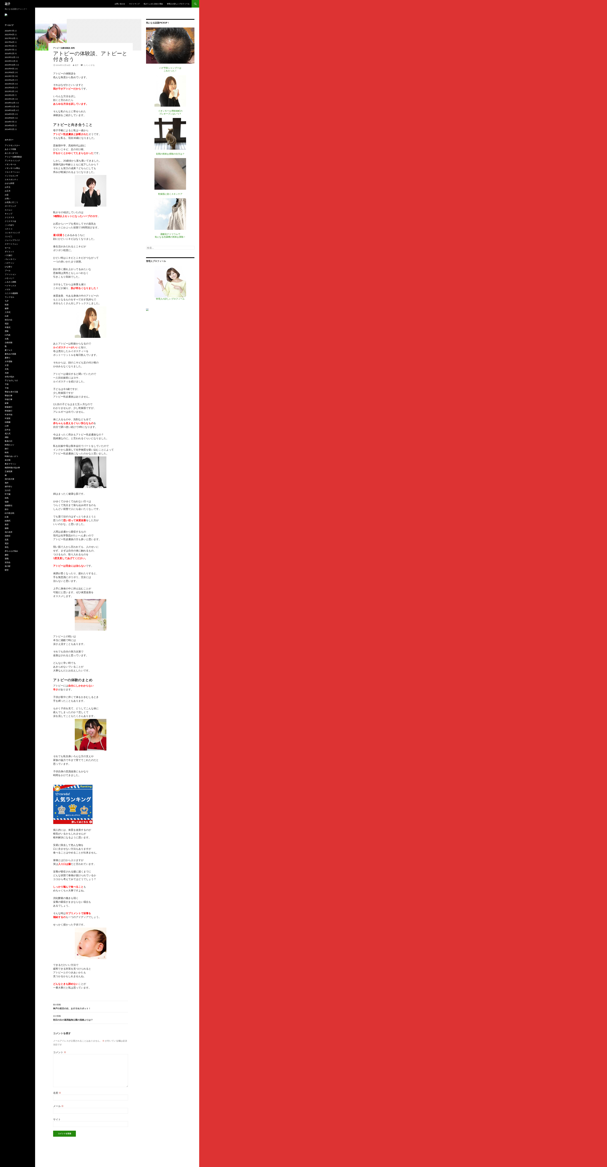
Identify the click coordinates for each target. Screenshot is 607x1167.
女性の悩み (9, 376)
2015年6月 (9, 80)
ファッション (10, 274)
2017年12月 (10, 38)
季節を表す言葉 (11, 392)
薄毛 (7, 547)
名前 (57, 1092)
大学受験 (8, 361)
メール (58, 1105)
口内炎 (7, 335)
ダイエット (9, 251)
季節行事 (8, 395)
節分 (7, 509)
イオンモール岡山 (12, 168)
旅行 (7, 448)
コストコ (8, 229)
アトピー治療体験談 (61, 48)
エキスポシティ (11, 179)
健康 (7, 308)
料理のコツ (9, 445)
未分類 (7, 460)
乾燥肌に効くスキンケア (170, 194)
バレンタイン (10, 259)
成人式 (7, 433)
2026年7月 (9, 31)
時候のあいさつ (11, 456)
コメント (59, 1052)
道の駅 (7, 566)
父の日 (7, 490)
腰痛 (7, 528)
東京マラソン (10, 464)
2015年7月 (9, 76)
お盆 (7, 194)
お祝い (7, 198)
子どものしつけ (11, 380)
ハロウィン (9, 263)
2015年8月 (9, 72)
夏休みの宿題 (10, 354)
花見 (7, 539)
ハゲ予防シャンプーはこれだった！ (170, 69)
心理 (7, 426)
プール (7, 270)
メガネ (7, 289)
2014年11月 (10, 106)
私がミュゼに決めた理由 (153, 4)
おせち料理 (9, 183)
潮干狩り (8, 486)
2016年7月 (9, 49)
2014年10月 (10, 110)
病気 (73, 48)
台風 (7, 339)
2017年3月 (9, 46)
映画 (7, 452)
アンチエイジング (12, 160)
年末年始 (8, 414)
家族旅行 (8, 407)
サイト (57, 1119)
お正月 (7, 191)
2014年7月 (9, 122)
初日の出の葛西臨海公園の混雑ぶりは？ (73, 1018)
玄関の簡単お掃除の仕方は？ (170, 153)
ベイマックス (10, 285)
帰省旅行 (8, 411)
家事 (7, 403)
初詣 (7, 323)
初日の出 (8, 320)
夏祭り (7, 357)
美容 (7, 524)
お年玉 (7, 187)
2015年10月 (10, 65)
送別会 (7, 562)
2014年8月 (9, 118)
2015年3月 (9, 91)
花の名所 (8, 532)
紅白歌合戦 (9, 513)
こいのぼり (9, 225)
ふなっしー (9, 278)
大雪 (7, 365)
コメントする (89, 65)
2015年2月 (9, 95)
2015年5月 (9, 84)
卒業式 (7, 327)
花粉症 (7, 536)
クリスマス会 (10, 221)
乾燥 (7, 304)
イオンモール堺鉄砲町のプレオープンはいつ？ (170, 112)
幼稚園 (7, 422)
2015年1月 (9, 99)
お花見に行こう (11, 202)
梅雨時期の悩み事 (12, 467)
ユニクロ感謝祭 (11, 293)
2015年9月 (9, 68)
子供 (7, 384)
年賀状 (7, 418)
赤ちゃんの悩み (11, 551)
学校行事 (8, 399)
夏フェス (8, 350)
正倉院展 (8, 471)
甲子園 (7, 494)
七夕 (7, 301)
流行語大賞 (9, 479)
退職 (7, 558)
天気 (7, 369)
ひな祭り (8, 266)
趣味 (7, 555)
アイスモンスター (12, 145)
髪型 (7, 570)
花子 (7, 4)
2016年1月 (9, 53)
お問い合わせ (120, 4)
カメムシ (8, 210)
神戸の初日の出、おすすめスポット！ (72, 1006)
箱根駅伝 (8, 505)
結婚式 (7, 520)
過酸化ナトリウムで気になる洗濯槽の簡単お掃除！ (170, 235)
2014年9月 (9, 114)
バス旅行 (8, 255)
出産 (7, 316)
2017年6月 (9, 42)
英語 (7, 543)
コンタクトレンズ (12, 232)
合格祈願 (8, 342)
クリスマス (9, 217)
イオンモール (10, 164)
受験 (7, 331)
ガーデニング (10, 206)
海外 (7, 483)
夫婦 (7, 373)
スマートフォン (11, 244)
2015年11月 (10, 61)
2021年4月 (9, 34)
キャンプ (8, 213)
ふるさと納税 (10, 282)
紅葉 (7, 517)
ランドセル (9, 297)
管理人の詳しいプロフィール (178, 4)
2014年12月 (10, 103)
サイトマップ (134, 4)
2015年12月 (10, 57)
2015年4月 (9, 87)
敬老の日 (8, 441)
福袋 (7, 502)
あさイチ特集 (10, 149)
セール (7, 248)
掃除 (7, 437)
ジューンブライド (12, 240)
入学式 (7, 312)
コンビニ (8, 236)
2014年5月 (9, 129)
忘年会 (7, 429)
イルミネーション (12, 172)
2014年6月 (9, 125)
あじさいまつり (11, 153)
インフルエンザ (11, 176)
